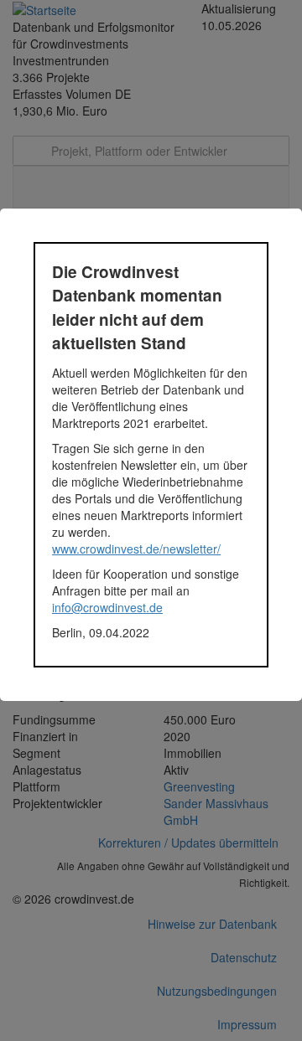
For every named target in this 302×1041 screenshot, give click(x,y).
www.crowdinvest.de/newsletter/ (136, 548)
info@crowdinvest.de (107, 607)
